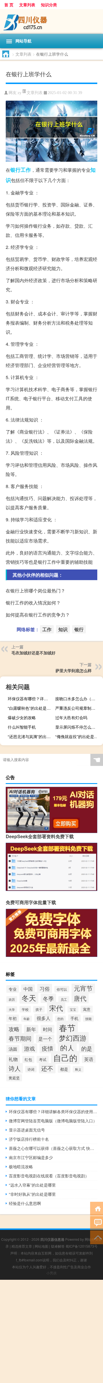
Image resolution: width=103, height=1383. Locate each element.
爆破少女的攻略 (22, 717)
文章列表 (27, 4)
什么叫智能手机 (22, 727)
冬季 (48, 998)
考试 (42, 1059)
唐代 (80, 997)
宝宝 (73, 1009)
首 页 (8, 4)
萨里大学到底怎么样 (74, 670)
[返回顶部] (96, 1236)
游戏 (29, 1048)
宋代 (56, 1008)
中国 (28, 988)
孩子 (38, 1009)
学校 (25, 1009)
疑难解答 (58, 1246)
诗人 (15, 1068)
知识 (63, 629)
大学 (12, 1009)
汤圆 (13, 1049)
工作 (26, 169)
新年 (31, 1029)
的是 (86, 1048)
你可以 (62, 989)
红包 (28, 1059)
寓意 (86, 1009)
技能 (88, 1018)
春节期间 (20, 1038)
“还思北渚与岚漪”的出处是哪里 (31, 736)
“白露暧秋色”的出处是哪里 (31, 708)
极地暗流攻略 (21, 1166)
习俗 (44, 988)
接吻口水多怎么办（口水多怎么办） (78, 698)
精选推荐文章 (21, 1246)
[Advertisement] (51, 1331)
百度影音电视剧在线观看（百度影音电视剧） (49, 1176)
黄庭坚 (14, 1077)
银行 (15, 169)
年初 (13, 1018)
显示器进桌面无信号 (27, 1130)
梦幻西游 (72, 1038)
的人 (67, 1047)
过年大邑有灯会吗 (71, 717)
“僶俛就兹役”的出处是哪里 (78, 736)
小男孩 (51, 1272)
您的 (60, 1019)
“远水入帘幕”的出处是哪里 (32, 1185)
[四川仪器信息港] (51, 21)
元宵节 (83, 987)
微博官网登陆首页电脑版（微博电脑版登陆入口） (53, 1120)
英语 (88, 1059)
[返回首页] (96, 1208)
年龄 (26, 1019)
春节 (67, 1027)
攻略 (14, 1029)
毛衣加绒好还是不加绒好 (33, 653)
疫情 (47, 1048)
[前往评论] (96, 1222)
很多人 (43, 1018)
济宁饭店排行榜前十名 (29, 1139)
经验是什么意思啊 (25, 1203)
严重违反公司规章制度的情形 (78, 708)
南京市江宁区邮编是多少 (31, 1157)
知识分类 (49, 4)
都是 (64, 1069)
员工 (64, 999)
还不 (47, 1068)
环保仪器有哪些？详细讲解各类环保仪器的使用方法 (31, 698)
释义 (78, 1069)
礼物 (13, 1059)
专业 (13, 989)
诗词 (30, 1069)
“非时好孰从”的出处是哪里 (32, 1194)
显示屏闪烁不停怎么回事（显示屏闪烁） (78, 727)
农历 (12, 999)
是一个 (45, 1038)
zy (19, 93)
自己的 (65, 1057)
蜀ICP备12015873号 (82, 1246)
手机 (74, 1018)
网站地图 (41, 1246)
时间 (47, 1029)
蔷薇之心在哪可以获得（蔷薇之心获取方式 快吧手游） (53, 1148)
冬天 (29, 998)
